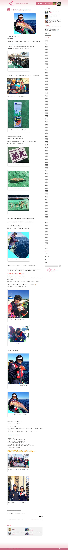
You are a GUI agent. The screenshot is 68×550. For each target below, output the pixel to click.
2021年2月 (46, 141)
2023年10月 (46, 92)
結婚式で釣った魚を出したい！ (54, 11)
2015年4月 (46, 248)
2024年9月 (46, 75)
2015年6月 (46, 245)
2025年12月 (46, 52)
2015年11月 (46, 237)
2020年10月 (46, 147)
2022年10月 (46, 110)
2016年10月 (46, 220)
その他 (46, 262)
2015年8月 (46, 242)
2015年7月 (46, 243)
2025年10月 (46, 55)
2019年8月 (46, 168)
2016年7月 (46, 225)
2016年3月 (46, 231)
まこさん (12, 75)
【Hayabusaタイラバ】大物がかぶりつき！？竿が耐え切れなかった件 (55, 21)
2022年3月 (46, 121)
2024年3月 (46, 84)
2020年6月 (46, 153)
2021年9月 (46, 130)
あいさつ (46, 253)
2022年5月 (46, 118)
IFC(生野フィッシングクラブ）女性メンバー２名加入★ (18, 532)
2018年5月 (46, 191)
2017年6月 (46, 208)
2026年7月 (46, 41)
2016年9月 (46, 222)
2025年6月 (46, 61)
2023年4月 (46, 101)
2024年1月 (46, 87)
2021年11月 (46, 127)
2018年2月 (46, 196)
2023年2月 (46, 104)
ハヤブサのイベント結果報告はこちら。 (14, 510)
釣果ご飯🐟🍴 (47, 33)
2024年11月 (46, 72)
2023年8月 (46, 95)
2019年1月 (46, 179)
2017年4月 (46, 211)
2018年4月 (46, 193)
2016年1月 (46, 234)
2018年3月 (46, 194)
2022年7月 (46, 115)
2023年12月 (46, 89)
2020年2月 (46, 159)
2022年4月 (46, 119)
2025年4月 (46, 64)
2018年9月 (46, 185)
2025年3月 (46, 66)
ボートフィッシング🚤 (48, 35)
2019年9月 (46, 167)
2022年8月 (46, 113)
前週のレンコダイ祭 (10, 421)
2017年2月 (46, 214)
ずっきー (11, 38)
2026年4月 (46, 46)
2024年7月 (46, 78)
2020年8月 (46, 150)
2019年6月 (46, 171)
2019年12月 (46, 162)
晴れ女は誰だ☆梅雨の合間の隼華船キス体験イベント (35, 532)
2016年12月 (46, 217)
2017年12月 (46, 199)
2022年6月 (46, 116)
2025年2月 (46, 67)
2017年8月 (46, 205)
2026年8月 (46, 40)
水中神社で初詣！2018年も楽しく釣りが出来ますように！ (16, 520)
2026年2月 (46, 49)
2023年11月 (46, 90)
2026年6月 (46, 43)
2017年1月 (46, 216)
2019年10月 (46, 165)
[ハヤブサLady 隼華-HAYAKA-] (11, 5)
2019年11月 (46, 164)
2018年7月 (46, 188)
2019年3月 (46, 176)
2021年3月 (46, 139)
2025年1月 (46, 69)
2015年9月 (46, 240)
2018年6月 (46, 190)
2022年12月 (46, 107)
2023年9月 (46, 93)
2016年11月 (46, 219)
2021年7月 (46, 133)
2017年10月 (46, 202)
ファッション (47, 256)
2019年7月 (46, 170)
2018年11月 (46, 182)
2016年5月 (46, 228)
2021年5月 (46, 136)
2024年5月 (46, 81)
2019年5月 (46, 173)
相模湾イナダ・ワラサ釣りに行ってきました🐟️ (35, 528)
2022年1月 (46, 124)
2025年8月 (46, 58)
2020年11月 (46, 145)
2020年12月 (46, 144)
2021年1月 (46, 142)
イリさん (8, 75)
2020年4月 (46, 156)
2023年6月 (46, 98)
